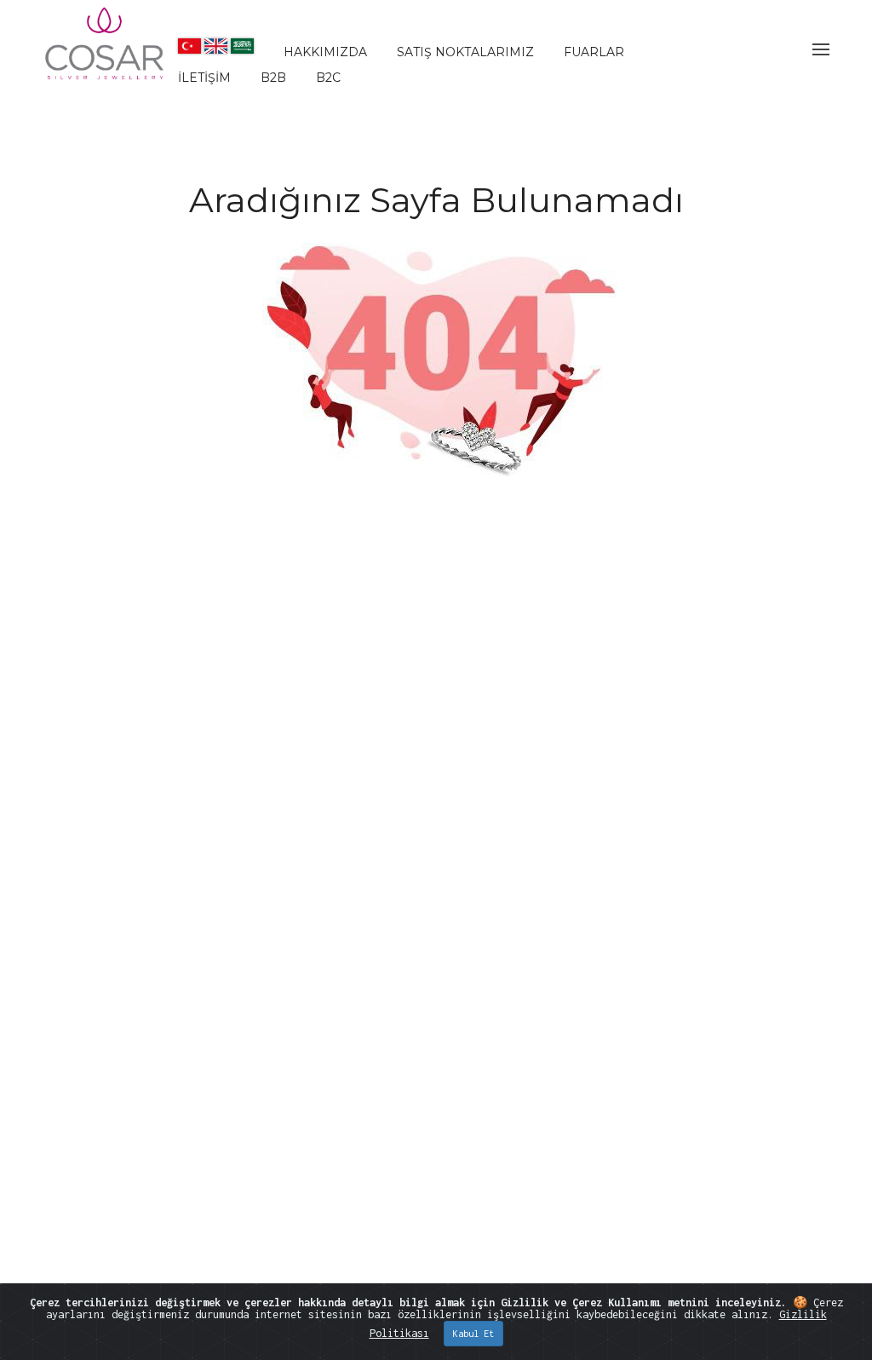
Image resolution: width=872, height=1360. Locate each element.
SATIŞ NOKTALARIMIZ (465, 52)
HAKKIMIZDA (325, 52)
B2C (328, 77)
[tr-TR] (189, 46)
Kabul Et (473, 1333)
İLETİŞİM (204, 77)
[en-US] (215, 46)
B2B (273, 77)
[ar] (242, 46)
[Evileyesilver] (106, 58)
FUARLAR (594, 52)
